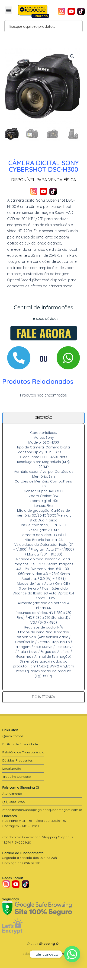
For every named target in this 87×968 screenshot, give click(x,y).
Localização (11, 768)
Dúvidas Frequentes (17, 760)
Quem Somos (12, 736)
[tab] (43, 417)
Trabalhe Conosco (16, 776)
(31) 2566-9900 (13, 802)
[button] (8, 10)
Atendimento (12, 793)
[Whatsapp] (72, 954)
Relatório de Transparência (23, 752)
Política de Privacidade (20, 744)
